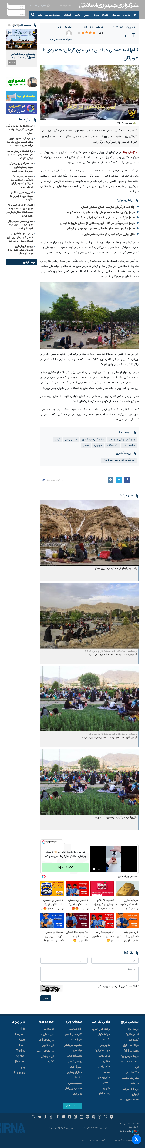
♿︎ (136, 1139)
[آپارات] (93, 1117)
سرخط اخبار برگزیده (104, 1037)
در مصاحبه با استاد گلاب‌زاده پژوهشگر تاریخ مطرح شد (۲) (111, 651)
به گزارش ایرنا (131, 152)
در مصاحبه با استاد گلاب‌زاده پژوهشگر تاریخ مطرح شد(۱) (111, 734)
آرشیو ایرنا (133, 1040)
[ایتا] (75, 1117)
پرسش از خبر (75, 1061)
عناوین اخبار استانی (104, 1059)
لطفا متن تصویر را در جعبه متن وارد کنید (118, 986)
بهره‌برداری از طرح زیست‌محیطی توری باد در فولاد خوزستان (20, 250)
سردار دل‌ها (76, 1040)
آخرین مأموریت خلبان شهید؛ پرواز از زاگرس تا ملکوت (21, 196)
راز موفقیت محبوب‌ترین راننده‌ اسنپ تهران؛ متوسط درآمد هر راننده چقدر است (20, 142)
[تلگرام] (111, 1117)
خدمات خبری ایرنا (129, 1100)
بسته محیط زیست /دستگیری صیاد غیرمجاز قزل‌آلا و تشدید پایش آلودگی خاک (21, 181)
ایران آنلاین (48, 1045)
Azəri (22, 1045)
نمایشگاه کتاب (74, 1056)
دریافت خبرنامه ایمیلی (130, 1092)
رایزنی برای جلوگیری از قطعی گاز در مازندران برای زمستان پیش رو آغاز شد (20, 237)
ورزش (95, 15)
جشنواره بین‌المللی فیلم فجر (72, 1048)
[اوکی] (45, 1117)
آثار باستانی (112, 445)
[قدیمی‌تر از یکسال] (89, 533)
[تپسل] (44, 842)
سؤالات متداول (131, 1045)
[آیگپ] (81, 1117)
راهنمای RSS (131, 1051)
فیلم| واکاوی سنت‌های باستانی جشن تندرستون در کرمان (101, 228)
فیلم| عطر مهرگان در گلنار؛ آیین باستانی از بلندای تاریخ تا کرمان (97, 223)
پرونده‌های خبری (101, 1029)
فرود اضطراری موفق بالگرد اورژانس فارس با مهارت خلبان (19, 129)
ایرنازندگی (48, 1029)
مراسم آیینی (129, 445)
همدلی (86, 445)
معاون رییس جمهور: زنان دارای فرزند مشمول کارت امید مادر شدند (20, 225)
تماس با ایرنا (132, 1034)
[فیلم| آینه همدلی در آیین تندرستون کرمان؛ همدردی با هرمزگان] (89, 315)
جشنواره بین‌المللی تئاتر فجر (72, 1091)
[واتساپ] (33, 1117)
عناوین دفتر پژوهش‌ (104, 1080)
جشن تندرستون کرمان (93, 439)
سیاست (116, 15)
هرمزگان (98, 445)
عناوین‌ (126, 15)
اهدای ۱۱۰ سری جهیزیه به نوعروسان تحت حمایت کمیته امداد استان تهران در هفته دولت (20, 210)
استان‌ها (68, 27)
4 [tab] (9, 25)
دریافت (125, 123)
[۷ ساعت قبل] (21, 39)
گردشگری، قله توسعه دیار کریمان (119, 460)
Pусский (20, 1062)
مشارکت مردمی (130, 1078)
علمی (39, 15)
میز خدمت (133, 1083)
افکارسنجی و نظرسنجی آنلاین (73, 1032)
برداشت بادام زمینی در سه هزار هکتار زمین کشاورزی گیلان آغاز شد (20, 154)
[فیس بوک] (57, 1117)
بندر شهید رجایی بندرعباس (122, 439)
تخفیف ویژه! (65, 867)
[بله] (87, 1117)
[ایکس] (105, 1117)
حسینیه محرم (75, 1083)
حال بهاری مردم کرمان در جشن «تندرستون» (108, 234)
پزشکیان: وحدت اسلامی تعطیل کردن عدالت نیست (22, 56)
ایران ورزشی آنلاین (47, 1059)
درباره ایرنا (133, 1029)
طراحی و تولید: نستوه (129, 1133)
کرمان (59, 27)
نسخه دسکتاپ (73, 1106)
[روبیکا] (99, 1117)
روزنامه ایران (47, 1034)
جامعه (77, 15)
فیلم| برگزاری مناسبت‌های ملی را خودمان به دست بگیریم (101, 212)
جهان (86, 15)
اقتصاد (105, 15)
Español (19, 1056)
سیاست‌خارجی (52, 15)
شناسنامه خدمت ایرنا (130, 1064)
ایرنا (108, 5)
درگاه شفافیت (131, 1072)
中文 (22, 1029)
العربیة (22, 1040)
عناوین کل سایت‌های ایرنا (102, 1048)
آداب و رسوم (71, 439)
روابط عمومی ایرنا (129, 1056)
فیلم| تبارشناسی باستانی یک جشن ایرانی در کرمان (105, 217)
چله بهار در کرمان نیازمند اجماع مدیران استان (108, 207)
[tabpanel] (21, 48)
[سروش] (69, 1117)
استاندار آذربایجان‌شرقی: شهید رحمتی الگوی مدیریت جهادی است (20, 167)
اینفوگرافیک (75, 1067)
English (20, 1034)
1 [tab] (22, 25)
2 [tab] (18, 25)
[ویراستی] (63, 1117)
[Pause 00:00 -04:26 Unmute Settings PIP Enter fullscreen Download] (89, 92)
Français (19, 1073)
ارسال (45, 998)
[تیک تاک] (51, 1117)
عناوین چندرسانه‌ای (104, 1091)
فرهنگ (67, 15)
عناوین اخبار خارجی (104, 1069)
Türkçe (20, 1051)
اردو (23, 1067)
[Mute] (99, 869)
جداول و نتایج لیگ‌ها (74, 1075)
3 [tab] (13, 25)
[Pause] (94, 869)
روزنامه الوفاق (46, 1040)
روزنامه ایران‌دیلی (44, 1051)
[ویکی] (39, 1117)
